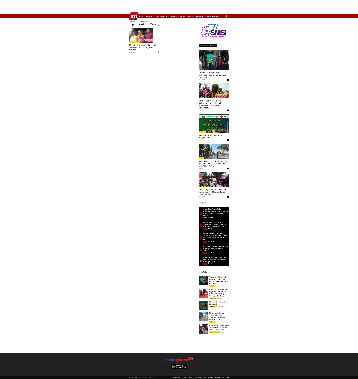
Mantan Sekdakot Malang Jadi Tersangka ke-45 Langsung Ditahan (142, 47)
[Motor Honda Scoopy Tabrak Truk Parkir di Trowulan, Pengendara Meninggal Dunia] (214, 151)
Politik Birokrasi (162, 16)
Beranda (131, 21)
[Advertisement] (179, 7)
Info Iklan (217, 377)
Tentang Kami (176, 377)
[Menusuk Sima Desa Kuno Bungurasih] (214, 123)
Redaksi (184, 377)
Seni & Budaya (202, 132)
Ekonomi (174, 16)
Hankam (190, 16)
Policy (227, 377)
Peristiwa (149, 16)
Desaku (182, 16)
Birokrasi (201, 97)
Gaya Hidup (199, 16)
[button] (226, 16)
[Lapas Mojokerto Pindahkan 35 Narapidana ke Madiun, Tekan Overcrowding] (214, 179)
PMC (222, 377)
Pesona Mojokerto (212, 16)
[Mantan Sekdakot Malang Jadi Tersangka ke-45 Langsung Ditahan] (144, 35)
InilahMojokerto (141, 377)
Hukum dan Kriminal (134, 42)
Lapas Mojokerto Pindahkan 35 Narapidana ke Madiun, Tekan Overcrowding (212, 191)
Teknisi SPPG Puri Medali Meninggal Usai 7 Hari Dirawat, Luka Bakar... (212, 74)
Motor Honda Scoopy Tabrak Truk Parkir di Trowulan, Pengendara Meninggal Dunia (214, 163)
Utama (141, 16)
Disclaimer (210, 377)
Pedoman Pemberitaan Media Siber (197, 377)
